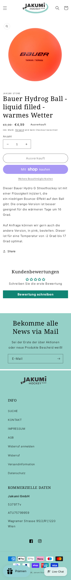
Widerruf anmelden (21, 446)
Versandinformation (21, 464)
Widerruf (14, 455)
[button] (5, 8)
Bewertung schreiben (35, 294)
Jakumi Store (39, 573)
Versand (19, 130)
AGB (11, 437)
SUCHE (13, 411)
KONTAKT (15, 419)
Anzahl (7, 136)
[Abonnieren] (58, 358)
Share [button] (11, 251)
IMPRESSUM (16, 428)
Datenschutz (17, 473)
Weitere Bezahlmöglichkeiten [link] (35, 178)
